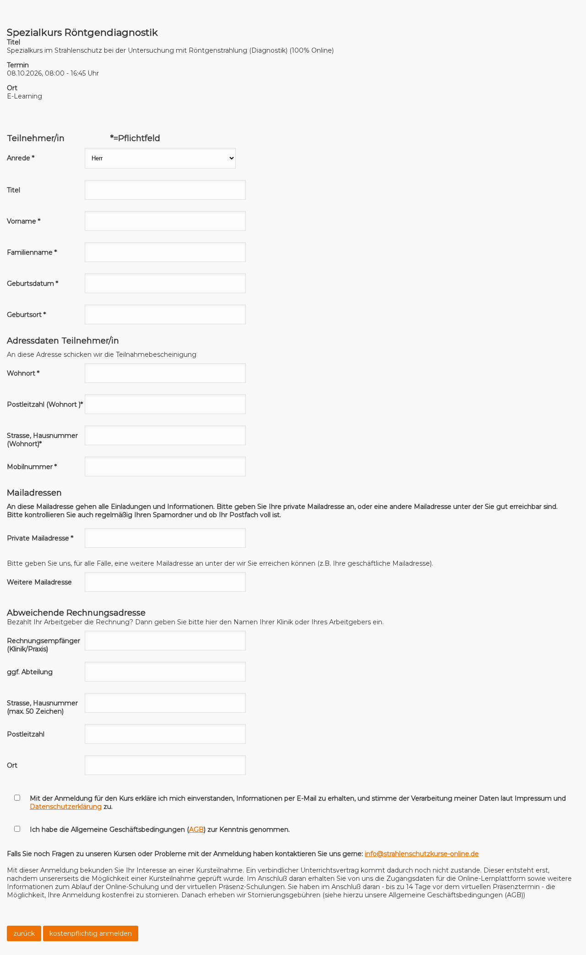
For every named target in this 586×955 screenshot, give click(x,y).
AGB (196, 829)
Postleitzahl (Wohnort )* (45, 404)
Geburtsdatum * (32, 283)
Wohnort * (23, 373)
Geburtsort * (26, 315)
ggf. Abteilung (30, 672)
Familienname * (32, 252)
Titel (13, 190)
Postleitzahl (25, 734)
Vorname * (23, 221)
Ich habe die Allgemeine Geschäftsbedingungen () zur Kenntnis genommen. (160, 829)
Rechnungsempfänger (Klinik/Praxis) (43, 645)
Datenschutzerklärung (66, 806)
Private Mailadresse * (40, 538)
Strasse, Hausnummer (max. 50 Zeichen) (42, 707)
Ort (12, 765)
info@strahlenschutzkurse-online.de (422, 854)
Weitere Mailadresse (39, 582)
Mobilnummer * (32, 467)
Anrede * (20, 158)
